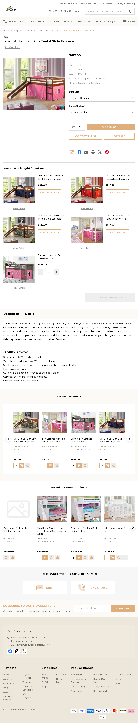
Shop (67, 21)
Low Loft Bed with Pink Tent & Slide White (118, 217)
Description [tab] (11, 313)
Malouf (119, 679)
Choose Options (49, 192)
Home (6, 30)
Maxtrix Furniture (79, 674)
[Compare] (24, 558)
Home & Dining (104, 21)
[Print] (93, 152)
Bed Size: (75, 91)
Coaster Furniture (124, 674)
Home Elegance (101, 674)
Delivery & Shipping (125, 4)
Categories (49, 668)
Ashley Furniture (101, 686)
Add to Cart (111, 127)
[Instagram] (17, 651)
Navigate (9, 668)
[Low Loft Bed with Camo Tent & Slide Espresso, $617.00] (26, 422)
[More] (71, 21)
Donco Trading (78, 686)
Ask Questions (12, 47)
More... (119, 683)
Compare (119, 136)
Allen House (9, 538)
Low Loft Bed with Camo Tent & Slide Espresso (51, 217)
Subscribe (122, 608)
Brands (62, 4)
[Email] (86, 152)
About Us (72, 4)
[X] (100, 152)
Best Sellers (84, 21)
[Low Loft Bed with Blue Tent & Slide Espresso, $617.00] (112, 422)
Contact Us (85, 4)
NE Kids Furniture (101, 691)
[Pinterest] (107, 152)
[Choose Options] (21, 465)
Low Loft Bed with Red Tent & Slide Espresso (118, 177)
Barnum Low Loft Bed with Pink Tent (50, 257)
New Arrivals (38, 21)
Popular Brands (82, 668)
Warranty (26, 682)
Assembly (108, 4)
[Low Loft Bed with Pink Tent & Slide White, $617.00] (54, 422)
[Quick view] (27, 465)
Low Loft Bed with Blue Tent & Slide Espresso (51, 177)
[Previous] (8, 439)
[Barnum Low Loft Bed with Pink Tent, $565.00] (83, 422)
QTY (73, 127)
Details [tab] (29, 313)
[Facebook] (79, 152)
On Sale (54, 21)
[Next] (129, 439)
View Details (19, 208)
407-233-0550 (25, 641)
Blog (95, 4)
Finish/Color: (77, 106)
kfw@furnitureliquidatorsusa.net (33, 645)
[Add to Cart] (79, 465)
